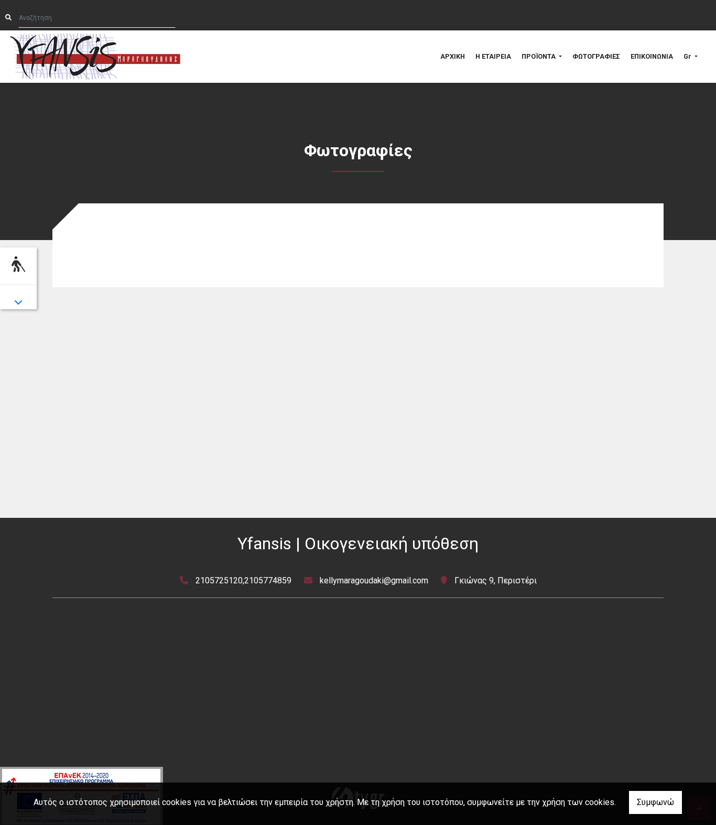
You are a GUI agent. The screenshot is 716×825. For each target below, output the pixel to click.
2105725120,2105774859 (243, 580)
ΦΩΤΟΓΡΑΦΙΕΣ (596, 56)
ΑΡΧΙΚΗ (452, 56)
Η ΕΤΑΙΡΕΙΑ (493, 56)
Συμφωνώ (655, 802)
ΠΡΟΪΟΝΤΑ (539, 56)
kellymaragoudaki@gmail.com (374, 580)
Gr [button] (688, 56)
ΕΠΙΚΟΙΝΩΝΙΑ (652, 56)
